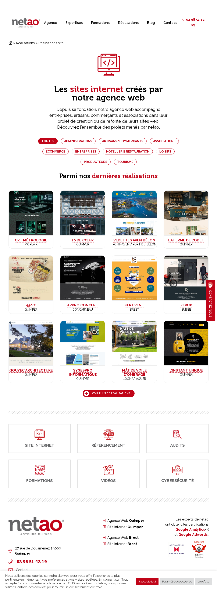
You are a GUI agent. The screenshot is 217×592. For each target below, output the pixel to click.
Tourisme (125, 162)
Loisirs (165, 151)
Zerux (186, 305)
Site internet (125, 527)
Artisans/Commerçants (122, 141)
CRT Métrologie (31, 240)
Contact (170, 23)
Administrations (78, 141)
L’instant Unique (186, 370)
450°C (31, 305)
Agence (50, 23)
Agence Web (125, 521)
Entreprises (85, 151)
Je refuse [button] (203, 581)
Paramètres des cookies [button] (177, 581)
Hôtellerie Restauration (127, 151)
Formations (100, 23)
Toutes (48, 141)
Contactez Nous (211, 303)
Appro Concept (82, 305)
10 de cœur (83, 240)
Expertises (74, 23)
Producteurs (95, 162)
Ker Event (134, 305)
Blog (151, 23)
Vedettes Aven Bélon (134, 240)
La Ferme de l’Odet (186, 240)
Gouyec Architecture (31, 370)
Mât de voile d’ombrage (134, 372)
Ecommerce (55, 151)
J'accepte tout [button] (147, 581)
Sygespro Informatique (83, 372)
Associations (164, 141)
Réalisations (128, 23)
